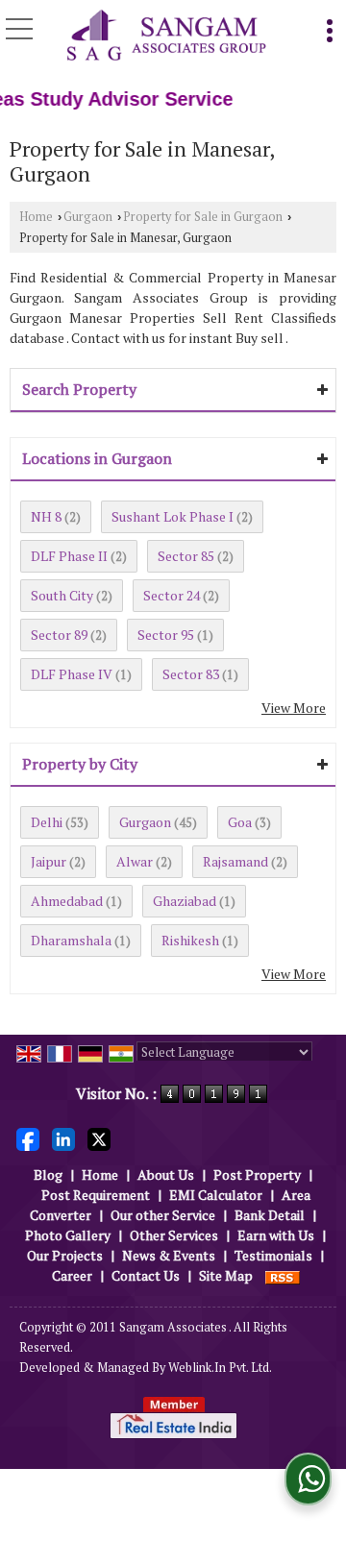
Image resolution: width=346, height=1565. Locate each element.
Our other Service (163, 1215)
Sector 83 (190, 674)
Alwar (134, 861)
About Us (165, 1174)
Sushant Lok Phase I (172, 516)
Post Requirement (95, 1195)
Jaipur (48, 861)
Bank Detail (270, 1215)
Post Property (257, 1174)
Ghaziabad (184, 901)
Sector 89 (59, 634)
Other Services (174, 1235)
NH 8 (46, 516)
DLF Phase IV (71, 674)
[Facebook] (27, 1138)
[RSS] (282, 1275)
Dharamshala (71, 940)
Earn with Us (275, 1235)
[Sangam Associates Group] (166, 36)
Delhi (46, 822)
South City (62, 595)
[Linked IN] (63, 1138)
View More (293, 707)
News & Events (168, 1255)
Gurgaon (87, 216)
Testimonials (273, 1255)
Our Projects (65, 1255)
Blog (48, 1174)
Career (72, 1275)
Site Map (226, 1275)
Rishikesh (190, 940)
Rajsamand (235, 861)
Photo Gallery (68, 1235)
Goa (240, 822)
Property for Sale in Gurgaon (203, 216)
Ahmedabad (67, 901)
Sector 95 (165, 634)
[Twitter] (99, 1138)
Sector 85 (186, 556)
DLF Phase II (69, 556)
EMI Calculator (215, 1195)
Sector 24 (171, 595)
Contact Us (145, 1275)
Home (36, 216)
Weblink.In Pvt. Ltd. (220, 1367)
